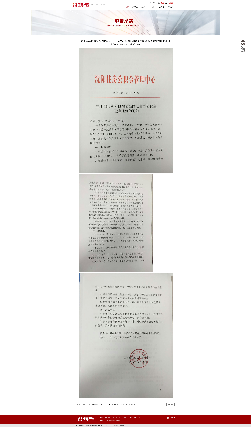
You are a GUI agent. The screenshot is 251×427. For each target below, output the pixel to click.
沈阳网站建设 (115, 425)
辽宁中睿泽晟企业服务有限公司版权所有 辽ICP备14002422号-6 (92, 425)
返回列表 (170, 404)
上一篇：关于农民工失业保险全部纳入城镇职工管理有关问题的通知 (97, 404)
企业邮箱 (172, 418)
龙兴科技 (122, 425)
